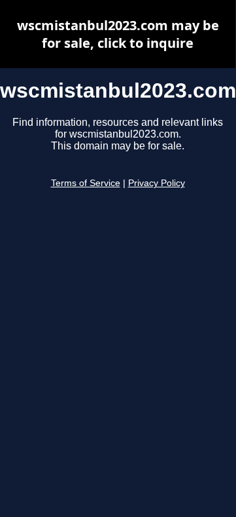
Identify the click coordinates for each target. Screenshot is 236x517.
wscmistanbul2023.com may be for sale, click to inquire (118, 34)
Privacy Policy (156, 183)
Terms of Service (85, 183)
